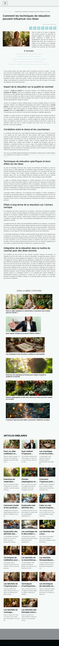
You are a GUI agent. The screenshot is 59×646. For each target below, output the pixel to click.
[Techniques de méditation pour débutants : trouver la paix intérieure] (12, 550)
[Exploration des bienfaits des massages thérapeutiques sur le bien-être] (29, 498)
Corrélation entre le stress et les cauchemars (29, 56)
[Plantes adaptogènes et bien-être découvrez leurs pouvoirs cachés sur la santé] (29, 388)
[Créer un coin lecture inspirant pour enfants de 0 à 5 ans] (47, 498)
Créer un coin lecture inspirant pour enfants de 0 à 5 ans (47, 508)
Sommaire (29, 50)
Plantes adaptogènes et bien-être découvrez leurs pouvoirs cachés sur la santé (29, 398)
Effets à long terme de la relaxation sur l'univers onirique (29, 62)
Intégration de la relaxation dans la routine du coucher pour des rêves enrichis (28, 64)
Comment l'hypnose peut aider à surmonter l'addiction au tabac (28, 420)
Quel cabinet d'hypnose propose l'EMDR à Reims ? (23, 333)
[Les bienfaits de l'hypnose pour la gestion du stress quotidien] (12, 576)
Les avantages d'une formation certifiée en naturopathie (25, 354)
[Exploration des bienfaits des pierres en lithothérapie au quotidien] (12, 524)
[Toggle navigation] (5, 3)
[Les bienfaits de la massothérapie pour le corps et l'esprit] (29, 550)
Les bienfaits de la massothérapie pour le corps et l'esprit (29, 561)
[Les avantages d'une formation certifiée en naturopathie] (25, 344)
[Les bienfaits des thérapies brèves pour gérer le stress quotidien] (29, 602)
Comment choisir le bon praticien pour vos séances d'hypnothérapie (11, 508)
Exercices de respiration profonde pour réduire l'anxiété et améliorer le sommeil (26, 375)
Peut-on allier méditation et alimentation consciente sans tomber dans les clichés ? (28, 312)
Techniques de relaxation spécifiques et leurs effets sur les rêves (29, 59)
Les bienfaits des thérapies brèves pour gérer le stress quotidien (29, 613)
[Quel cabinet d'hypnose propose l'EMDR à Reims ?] (23, 324)
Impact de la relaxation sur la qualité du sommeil (29, 54)
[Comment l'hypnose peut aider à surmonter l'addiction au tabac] (28, 410)
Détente (10, 11)
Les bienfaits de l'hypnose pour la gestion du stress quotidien (11, 587)
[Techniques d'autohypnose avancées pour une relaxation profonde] (29, 576)
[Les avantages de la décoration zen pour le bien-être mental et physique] (29, 524)
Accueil (5, 11)
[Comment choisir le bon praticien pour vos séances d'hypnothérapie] (12, 498)
